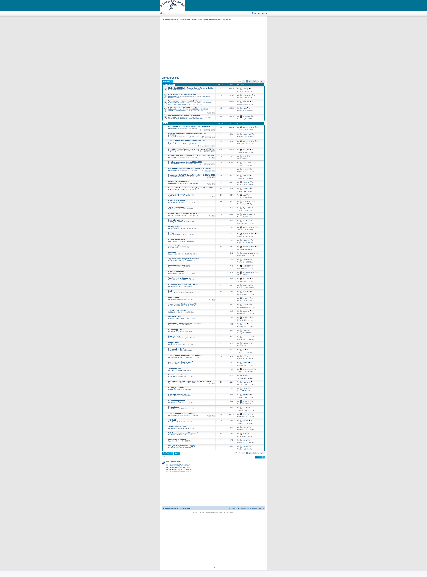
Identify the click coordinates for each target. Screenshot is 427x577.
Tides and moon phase (177, 207)
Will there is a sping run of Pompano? (183, 433)
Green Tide (246, 150)
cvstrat (172, 351)
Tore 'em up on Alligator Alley (179, 278)
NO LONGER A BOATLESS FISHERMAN (184, 214)
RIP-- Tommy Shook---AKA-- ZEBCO (182, 107)
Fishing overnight (175, 226)
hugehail (172, 325)
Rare (244, 375)
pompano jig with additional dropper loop (184, 323)
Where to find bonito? (176, 272)
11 (206, 130)
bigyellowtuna (247, 134)
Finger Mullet (173, 343)
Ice (171, 247)
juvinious (173, 299)
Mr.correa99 (173, 273)
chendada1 (246, 102)
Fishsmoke (246, 188)
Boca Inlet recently (175, 220)
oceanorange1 (247, 95)
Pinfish (171, 233)
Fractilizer (173, 344)
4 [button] (254, 81)
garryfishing (173, 260)
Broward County (170, 77)
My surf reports (174, 297)
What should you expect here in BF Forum (184, 101)
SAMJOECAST (174, 196)
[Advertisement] (213, 48)
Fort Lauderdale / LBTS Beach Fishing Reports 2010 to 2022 (191, 175)
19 (214, 164)
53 (204, 151)
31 (214, 146)
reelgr (172, 286)
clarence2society (175, 215)
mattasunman (247, 337)
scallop (172, 441)
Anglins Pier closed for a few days (181, 413)
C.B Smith (172, 420)
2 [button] (249, 81)
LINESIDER (246, 266)
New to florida (173, 407)
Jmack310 (173, 409)
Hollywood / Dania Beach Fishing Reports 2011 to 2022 (189, 168)
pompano (172, 252)
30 (211, 146)
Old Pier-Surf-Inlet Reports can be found (184, 116)
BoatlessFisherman (176, 89)
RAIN (170, 291)
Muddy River (174, 318)
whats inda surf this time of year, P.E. (182, 304)
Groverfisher (174, 241)
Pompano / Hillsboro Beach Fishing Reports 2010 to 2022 (190, 188)
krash (244, 195)
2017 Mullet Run (174, 317)
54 (206, 151)
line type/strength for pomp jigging (181, 446)
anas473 (245, 427)
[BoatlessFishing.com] (176, 5)
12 (209, 130)
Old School (246, 311)
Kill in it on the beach (176, 239)
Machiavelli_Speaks (176, 357)
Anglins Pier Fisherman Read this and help (184, 355)
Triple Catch (173, 209)
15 (204, 164)
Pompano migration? (176, 401)
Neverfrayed (246, 116)
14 (214, 130)
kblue (244, 433)
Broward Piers (174, 336)
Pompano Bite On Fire (177, 349)
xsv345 (172, 370)
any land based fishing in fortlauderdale (183, 259)
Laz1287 (245, 163)
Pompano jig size (175, 330)
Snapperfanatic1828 (249, 253)
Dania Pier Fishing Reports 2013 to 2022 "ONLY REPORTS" (191, 149)
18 (211, 164)
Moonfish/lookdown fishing (179, 265)
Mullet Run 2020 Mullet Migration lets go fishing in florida (190, 88)
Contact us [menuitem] (234, 508)
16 (206, 164)
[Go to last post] (251, 88)
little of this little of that (177, 439)
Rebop (245, 156)
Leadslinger (246, 182)
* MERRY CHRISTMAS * (177, 310)
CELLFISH (246, 169)
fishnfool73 (246, 298)
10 (204, 130)
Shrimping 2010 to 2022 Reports (180, 194)
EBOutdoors (173, 280)
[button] (243, 81)
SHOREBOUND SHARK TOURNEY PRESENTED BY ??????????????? (189, 103)
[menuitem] (162, 13)
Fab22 (245, 108)
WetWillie (173, 376)
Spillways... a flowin (176, 388)
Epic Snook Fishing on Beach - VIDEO (183, 284)
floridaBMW (246, 176)
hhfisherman (246, 240)
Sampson (246, 421)
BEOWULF (173, 338)
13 (211, 130)
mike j (244, 324)
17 (209, 164)
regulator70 (173, 202)
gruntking (173, 151)
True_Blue (173, 222)
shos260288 (246, 401)
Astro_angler (174, 228)
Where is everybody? (176, 201)
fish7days (173, 234)
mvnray (172, 267)
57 (214, 151)
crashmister (246, 285)
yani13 (172, 421)
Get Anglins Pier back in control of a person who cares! (189, 381)
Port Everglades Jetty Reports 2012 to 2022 (185, 162)
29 (209, 146)
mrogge (245, 388)
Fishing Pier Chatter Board (178, 181)
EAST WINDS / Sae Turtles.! (179, 394)
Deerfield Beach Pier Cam (178, 375)
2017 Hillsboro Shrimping (178, 426)
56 (211, 151)
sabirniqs (245, 89)
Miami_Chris (246, 382)
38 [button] (261, 81)
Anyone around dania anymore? (180, 362)
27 (204, 146)
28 (206, 146)
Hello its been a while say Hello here (182, 94)
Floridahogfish (174, 164)
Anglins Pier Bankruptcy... (178, 246)
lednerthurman (247, 214)
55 (209, 151)
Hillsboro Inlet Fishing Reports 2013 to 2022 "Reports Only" (191, 156)
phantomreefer (174, 383)
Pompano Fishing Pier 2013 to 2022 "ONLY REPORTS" (189, 126)
